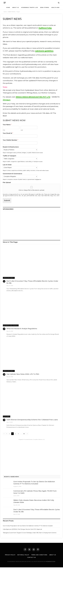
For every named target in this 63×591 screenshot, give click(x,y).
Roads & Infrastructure (11, 147)
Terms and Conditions (39, 554)
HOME (8, 7)
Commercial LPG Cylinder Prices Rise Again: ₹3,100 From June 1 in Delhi (35, 492)
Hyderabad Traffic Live (29, 7)
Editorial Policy (23, 554)
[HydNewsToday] (31, 2)
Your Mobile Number (10, 140)
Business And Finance (11, 325)
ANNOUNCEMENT (9, 278)
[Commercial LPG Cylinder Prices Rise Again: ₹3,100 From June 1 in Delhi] (7, 493)
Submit (7, 200)
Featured (7, 416)
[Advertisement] (31, 224)
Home (5, 11)
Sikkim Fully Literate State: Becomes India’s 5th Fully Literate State (33, 501)
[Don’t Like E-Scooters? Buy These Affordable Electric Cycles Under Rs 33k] (31, 262)
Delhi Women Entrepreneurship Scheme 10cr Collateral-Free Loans (32, 420)
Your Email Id (8, 133)
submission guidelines (44, 51)
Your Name (7, 124)
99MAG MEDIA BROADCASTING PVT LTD (33, 97)
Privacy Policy (10, 554)
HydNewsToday (45, 28)
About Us (52, 554)
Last (22, 130)
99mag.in (6, 100)
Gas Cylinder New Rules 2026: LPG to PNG (22, 374)
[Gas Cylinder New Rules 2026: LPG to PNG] (31, 355)
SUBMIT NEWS (11, 11)
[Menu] (5, 3)
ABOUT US (15, 7)
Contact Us (31, 557)
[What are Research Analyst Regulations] (31, 310)
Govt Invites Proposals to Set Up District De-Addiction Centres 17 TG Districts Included (34, 483)
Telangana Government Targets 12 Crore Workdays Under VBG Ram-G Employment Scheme (29, 532)
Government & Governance (12, 173)
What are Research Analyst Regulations (21, 329)
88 (24, 433)
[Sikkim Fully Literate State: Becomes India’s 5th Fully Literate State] (7, 502)
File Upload (7, 182)
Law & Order (7, 165)
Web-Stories (44, 7)
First (4, 130)
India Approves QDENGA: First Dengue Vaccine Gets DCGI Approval (22, 529)
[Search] (58, 3)
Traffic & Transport (9, 156)
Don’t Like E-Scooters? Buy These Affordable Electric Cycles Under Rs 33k (32, 282)
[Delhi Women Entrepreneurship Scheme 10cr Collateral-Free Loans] (31, 401)
